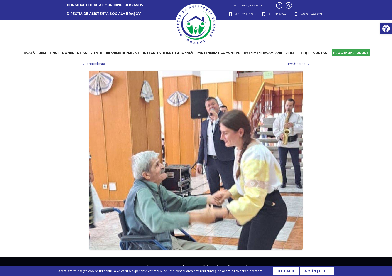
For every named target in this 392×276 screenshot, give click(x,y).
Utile (290, 52)
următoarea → (298, 64)
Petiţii (303, 52)
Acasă (29, 52)
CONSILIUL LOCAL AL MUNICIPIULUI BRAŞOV (105, 5)
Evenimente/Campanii (263, 52)
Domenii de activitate (82, 52)
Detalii (286, 271)
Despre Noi (49, 52)
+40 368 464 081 (310, 14)
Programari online (350, 52)
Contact (321, 52)
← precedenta (94, 64)
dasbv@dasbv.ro (251, 5)
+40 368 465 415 (277, 14)
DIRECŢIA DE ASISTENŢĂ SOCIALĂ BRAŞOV (104, 14)
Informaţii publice (123, 52)
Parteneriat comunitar (218, 52)
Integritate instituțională (168, 52)
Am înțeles (316, 271)
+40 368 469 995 (245, 14)
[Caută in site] (289, 5)
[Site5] (196, 160)
